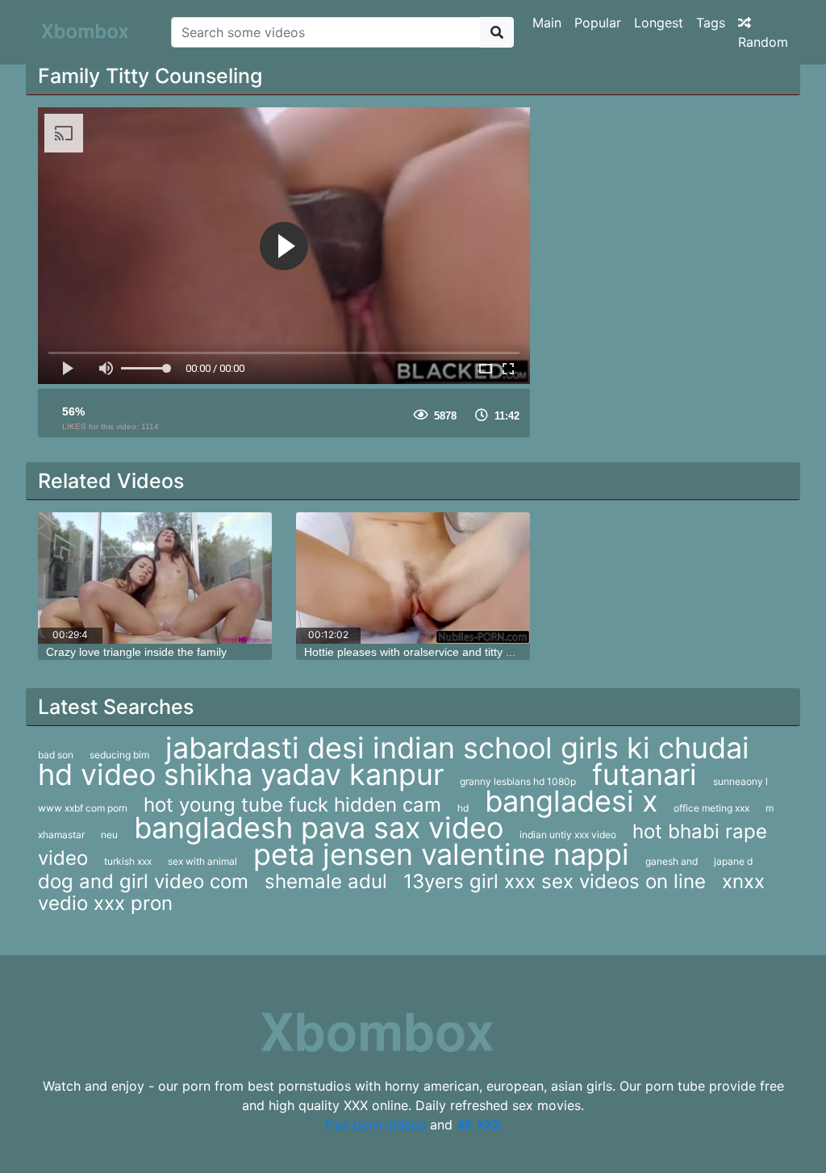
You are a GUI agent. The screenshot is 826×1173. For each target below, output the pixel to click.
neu (109, 835)
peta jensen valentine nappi (441, 854)
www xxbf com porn (82, 808)
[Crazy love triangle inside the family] (155, 578)
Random (763, 42)
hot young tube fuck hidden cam (292, 804)
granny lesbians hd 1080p (518, 781)
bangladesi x (571, 801)
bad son (55, 755)
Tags (710, 23)
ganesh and (671, 861)
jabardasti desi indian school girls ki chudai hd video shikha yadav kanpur (393, 761)
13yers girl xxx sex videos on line (554, 881)
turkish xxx (128, 861)
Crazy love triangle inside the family (136, 651)
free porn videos (375, 1125)
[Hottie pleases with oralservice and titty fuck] (413, 578)
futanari (644, 774)
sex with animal (202, 861)
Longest (658, 23)
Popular (597, 23)
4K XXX (479, 1125)
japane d (733, 861)
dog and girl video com (143, 881)
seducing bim (119, 755)
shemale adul (326, 881)
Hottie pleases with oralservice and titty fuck (415, 651)
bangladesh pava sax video (318, 827)
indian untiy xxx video (567, 835)
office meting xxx (711, 808)
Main (546, 23)
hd (463, 808)
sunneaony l (740, 781)
